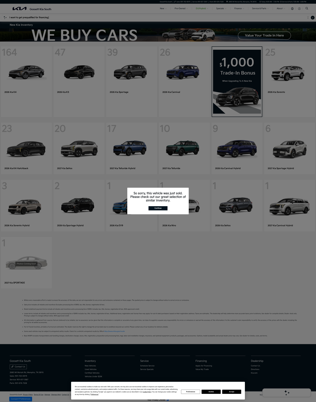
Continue (158, 208)
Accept (231, 392)
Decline (211, 392)
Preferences (190, 392)
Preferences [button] (94, 394)
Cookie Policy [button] (147, 392)
